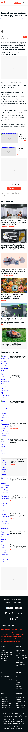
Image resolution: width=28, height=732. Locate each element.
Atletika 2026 (18, 686)
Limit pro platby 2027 (20, 701)
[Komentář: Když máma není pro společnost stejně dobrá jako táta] (5, 430)
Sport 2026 (18, 672)
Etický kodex (6, 728)
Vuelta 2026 (17, 641)
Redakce (13, 599)
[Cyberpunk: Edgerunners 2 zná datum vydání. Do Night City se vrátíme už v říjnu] (5, 503)
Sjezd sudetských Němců (6, 679)
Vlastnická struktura (18, 725)
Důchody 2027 (19, 703)
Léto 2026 (18, 646)
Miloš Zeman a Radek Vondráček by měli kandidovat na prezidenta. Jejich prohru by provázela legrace (18, 375)
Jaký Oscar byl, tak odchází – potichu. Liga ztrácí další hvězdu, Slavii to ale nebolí (18, 479)
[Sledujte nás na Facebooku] (12, 613)
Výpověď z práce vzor (5, 686)
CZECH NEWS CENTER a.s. (19, 713)
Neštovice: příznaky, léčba (6, 652)
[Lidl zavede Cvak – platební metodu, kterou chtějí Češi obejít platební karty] (5, 448)
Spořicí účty (18, 699)
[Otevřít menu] (26, 2)
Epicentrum (3, 650)
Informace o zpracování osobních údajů (11, 723)
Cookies (22, 723)
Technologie (4, 693)
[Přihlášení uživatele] (23, 2)
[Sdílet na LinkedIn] (19, 184)
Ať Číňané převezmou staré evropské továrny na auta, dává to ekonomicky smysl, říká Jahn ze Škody (13, 222)
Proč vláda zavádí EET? (6, 682)
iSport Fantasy (9, 632)
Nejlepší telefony (4, 699)
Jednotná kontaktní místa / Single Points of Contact (13, 726)
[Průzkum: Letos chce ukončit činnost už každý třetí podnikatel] (8, 151)
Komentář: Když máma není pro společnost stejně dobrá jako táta (18, 425)
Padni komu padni (5, 684)
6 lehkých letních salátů (21, 667)
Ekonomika (19, 693)
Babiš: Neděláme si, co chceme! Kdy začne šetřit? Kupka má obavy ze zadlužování (18, 358)
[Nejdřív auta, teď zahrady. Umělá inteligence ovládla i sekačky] (6, 467)
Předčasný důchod (20, 697)
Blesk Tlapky (14, 629)
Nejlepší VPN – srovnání (6, 705)
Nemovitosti (8, 634)
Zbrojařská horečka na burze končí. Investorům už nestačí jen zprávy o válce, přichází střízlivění (13, 271)
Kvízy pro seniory (4, 656)
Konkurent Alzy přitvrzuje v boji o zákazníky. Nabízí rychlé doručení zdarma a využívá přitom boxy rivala (13, 247)
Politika (3, 672)
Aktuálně (3, 646)
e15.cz (2, 8)
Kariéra (20, 602)
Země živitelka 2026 (20, 707)
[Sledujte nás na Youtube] (19, 613)
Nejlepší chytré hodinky (6, 703)
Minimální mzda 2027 (20, 705)
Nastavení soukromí (9, 725)
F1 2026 (17, 684)
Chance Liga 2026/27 (8, 641)
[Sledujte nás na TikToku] (22, 613)
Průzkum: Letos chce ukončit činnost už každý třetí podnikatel (20, 150)
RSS (15, 602)
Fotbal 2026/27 (19, 678)
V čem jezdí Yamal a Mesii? (6, 654)
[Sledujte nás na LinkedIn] (6, 613)
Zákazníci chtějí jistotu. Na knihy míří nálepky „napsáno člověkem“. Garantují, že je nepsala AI (14, 296)
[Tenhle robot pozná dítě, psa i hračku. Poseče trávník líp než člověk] (14, 335)
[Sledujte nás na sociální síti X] (9, 613)
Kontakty (6, 599)
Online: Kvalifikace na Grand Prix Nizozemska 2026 (17, 532)
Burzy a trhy (13, 8)
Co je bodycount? (5, 660)
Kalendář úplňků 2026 (5, 658)
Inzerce (19, 599)
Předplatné (8, 602)
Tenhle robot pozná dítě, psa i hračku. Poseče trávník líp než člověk (14, 345)
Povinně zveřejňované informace (17, 728)
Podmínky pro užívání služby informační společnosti (14, 721)
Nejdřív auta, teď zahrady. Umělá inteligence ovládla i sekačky (17, 461)
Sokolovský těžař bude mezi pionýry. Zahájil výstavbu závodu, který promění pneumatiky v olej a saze (13, 321)
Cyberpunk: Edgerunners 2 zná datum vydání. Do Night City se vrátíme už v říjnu (18, 497)
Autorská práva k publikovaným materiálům (13, 719)
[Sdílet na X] (12, 184)
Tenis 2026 (18, 682)
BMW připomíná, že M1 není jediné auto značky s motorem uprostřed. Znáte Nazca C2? (17, 403)
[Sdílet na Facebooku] (9, 184)
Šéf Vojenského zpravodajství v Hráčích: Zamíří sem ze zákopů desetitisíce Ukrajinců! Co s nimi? (18, 546)
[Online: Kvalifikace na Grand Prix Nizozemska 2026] (5, 537)
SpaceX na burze (4, 697)
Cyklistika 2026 (19, 688)
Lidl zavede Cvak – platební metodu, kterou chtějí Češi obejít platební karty (18, 441)
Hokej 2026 (18, 680)
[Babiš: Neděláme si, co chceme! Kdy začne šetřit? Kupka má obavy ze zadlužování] (5, 363)
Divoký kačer (4, 688)
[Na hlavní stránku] (3, 2)
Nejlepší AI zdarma (5, 701)
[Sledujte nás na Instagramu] (15, 613)
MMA (17, 676)
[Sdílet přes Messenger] (15, 184)
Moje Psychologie (5, 629)
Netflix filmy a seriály (5, 707)
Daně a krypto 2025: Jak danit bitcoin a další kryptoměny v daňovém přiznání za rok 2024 (23, 136)
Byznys (7, 8)
